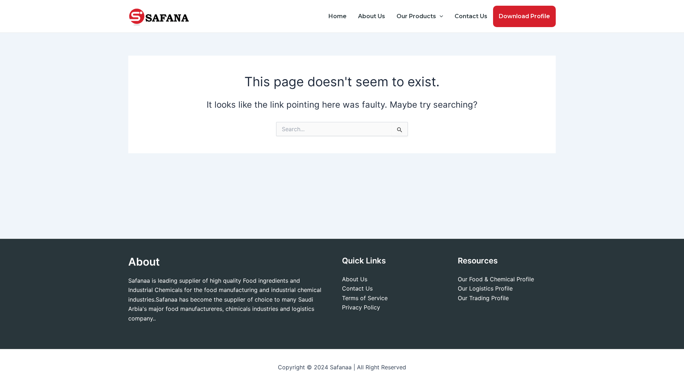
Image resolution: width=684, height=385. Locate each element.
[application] (439, 16)
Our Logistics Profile (485, 288)
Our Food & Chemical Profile (496, 279)
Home (337, 16)
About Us (371, 16)
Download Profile (524, 16)
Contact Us (471, 16)
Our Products (416, 16)
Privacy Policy (361, 307)
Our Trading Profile (483, 298)
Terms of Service (365, 298)
